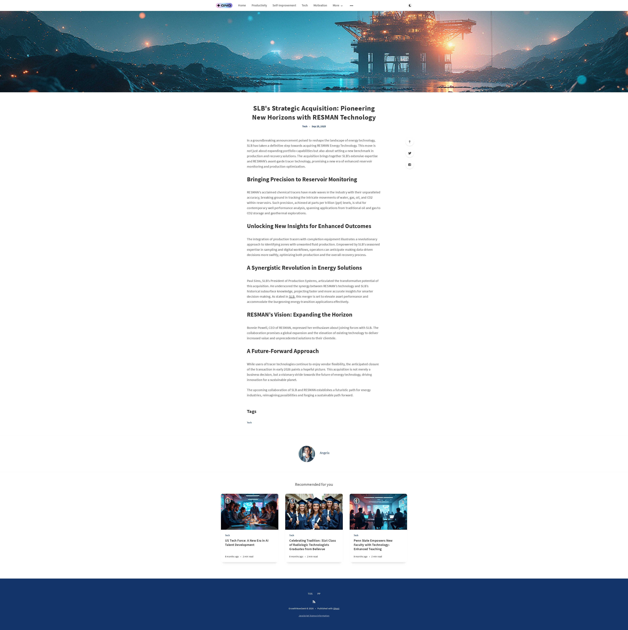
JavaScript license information (314, 615)
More (336, 5)
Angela (325, 453)
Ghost (336, 608)
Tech (305, 5)
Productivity (259, 5)
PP (318, 593)
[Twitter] (410, 153)
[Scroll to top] (410, 142)
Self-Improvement (284, 5)
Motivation (320, 5)
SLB (292, 296)
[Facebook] (410, 165)
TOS (310, 593)
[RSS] (314, 601)
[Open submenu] (351, 5)
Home (242, 5)
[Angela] (307, 454)
